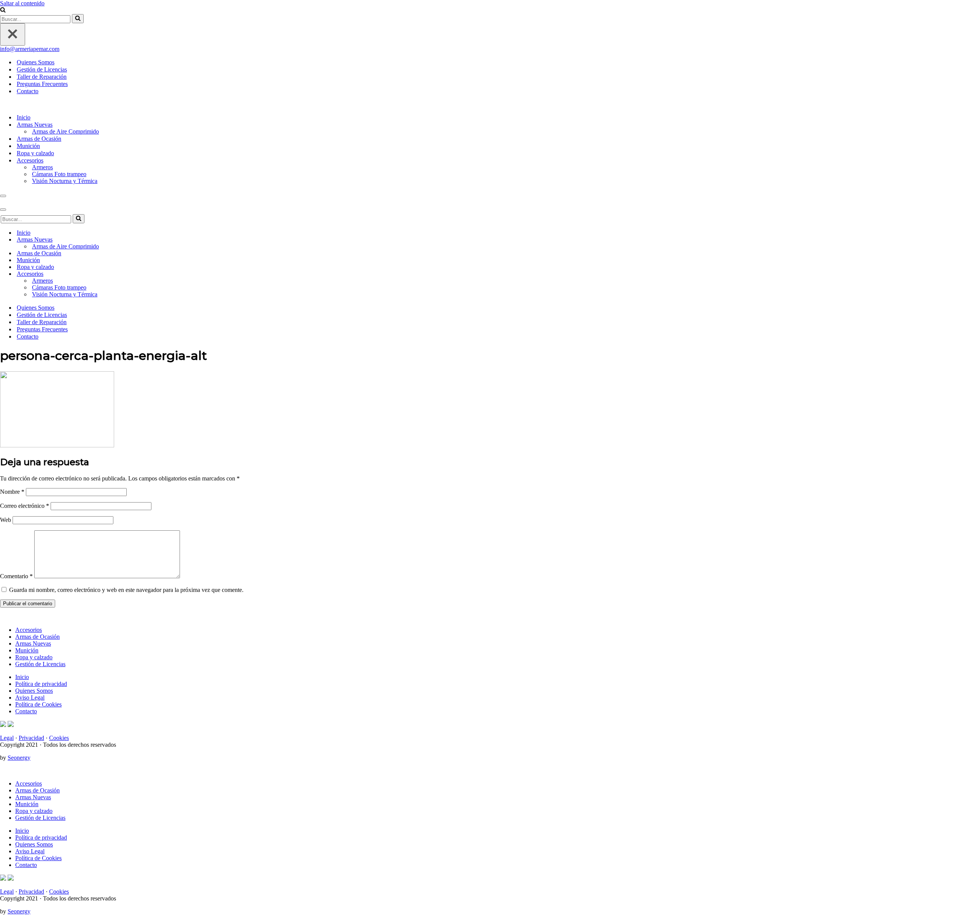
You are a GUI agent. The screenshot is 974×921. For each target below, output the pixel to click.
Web (5, 520)
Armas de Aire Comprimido (65, 131)
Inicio (23, 117)
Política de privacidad (41, 684)
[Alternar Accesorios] (970, 274)
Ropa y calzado (35, 153)
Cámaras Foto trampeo (59, 174)
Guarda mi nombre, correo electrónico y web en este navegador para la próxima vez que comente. (126, 590)
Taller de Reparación (42, 76)
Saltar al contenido (22, 3)
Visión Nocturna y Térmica (64, 181)
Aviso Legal (30, 697)
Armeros (42, 167)
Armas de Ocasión (39, 138)
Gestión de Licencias (42, 69)
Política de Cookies (38, 704)
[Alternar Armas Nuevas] (970, 240)
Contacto (27, 91)
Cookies (59, 738)
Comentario (16, 576)
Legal (7, 738)
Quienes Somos (35, 62)
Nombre (12, 491)
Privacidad (31, 738)
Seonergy (19, 757)
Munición (28, 146)
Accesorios (28, 630)
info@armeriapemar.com (29, 49)
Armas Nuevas (33, 643)
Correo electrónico (24, 506)
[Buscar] (3, 10)
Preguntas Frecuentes (42, 84)
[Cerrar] (12, 34)
